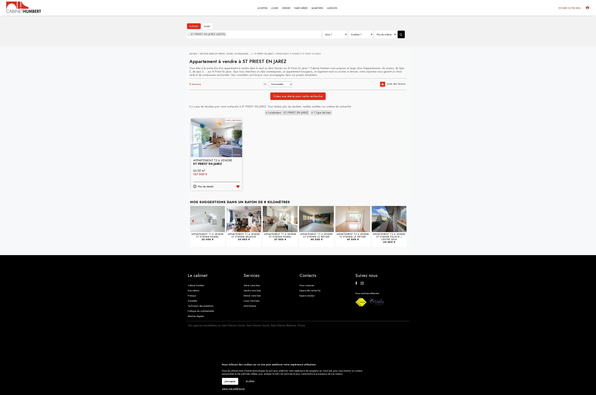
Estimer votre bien (569, 8)
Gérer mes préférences (233, 388)
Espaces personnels (587, 8)
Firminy (301, 325)
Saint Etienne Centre (233, 325)
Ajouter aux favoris (238, 186)
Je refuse (250, 381)
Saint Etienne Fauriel (258, 325)
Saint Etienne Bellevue (283, 325)
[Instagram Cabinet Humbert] (362, 284)
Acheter (193, 26)
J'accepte (230, 381)
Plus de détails (206, 186)
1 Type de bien (322, 112)
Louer (207, 26)
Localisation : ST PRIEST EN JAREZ (288, 112)
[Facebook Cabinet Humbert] (356, 284)
